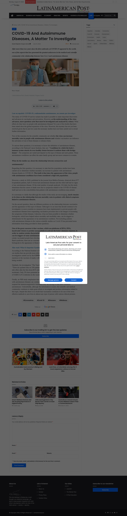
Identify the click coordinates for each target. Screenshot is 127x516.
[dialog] (63, 258)
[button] (63, 258)
